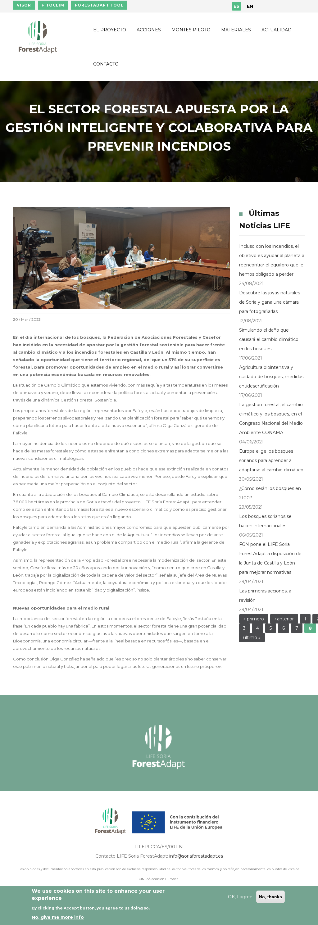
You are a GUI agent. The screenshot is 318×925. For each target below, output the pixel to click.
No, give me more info (58, 917)
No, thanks (270, 896)
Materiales (236, 30)
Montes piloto (191, 30)
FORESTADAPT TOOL (99, 5)
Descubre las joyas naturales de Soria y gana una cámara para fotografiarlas (269, 302)
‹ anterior (284, 619)
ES (236, 6)
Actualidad (276, 30)
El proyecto (109, 30)
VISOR (24, 5)
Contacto (106, 64)
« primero (253, 619)
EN (250, 6)
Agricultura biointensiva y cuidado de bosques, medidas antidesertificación (271, 377)
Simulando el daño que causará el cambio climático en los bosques (268, 339)
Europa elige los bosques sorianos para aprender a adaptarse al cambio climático (271, 460)
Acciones (149, 30)
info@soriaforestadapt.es (196, 856)
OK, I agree (240, 897)
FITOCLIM (53, 5)
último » (252, 637)
